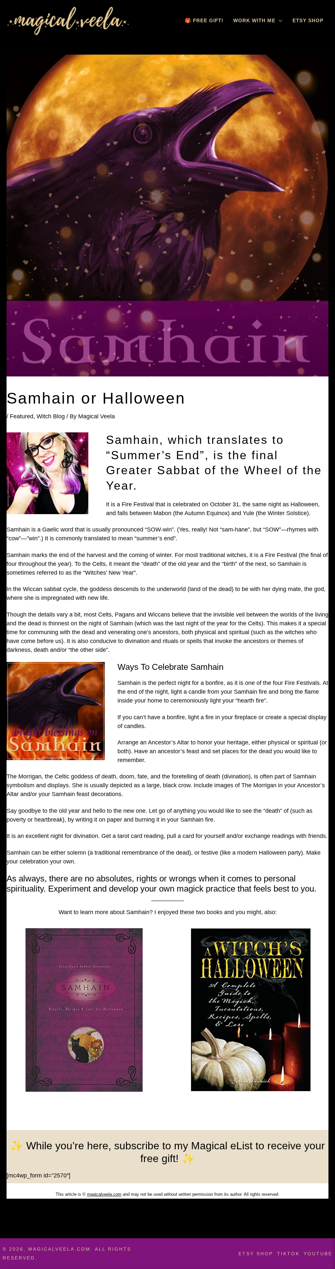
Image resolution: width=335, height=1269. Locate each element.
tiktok (288, 1253)
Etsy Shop (308, 20)
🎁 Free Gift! (204, 20)
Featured (21, 416)
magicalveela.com (104, 1194)
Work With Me (254, 20)
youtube (318, 1253)
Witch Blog (51, 416)
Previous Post (29, 1217)
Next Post (311, 1217)
